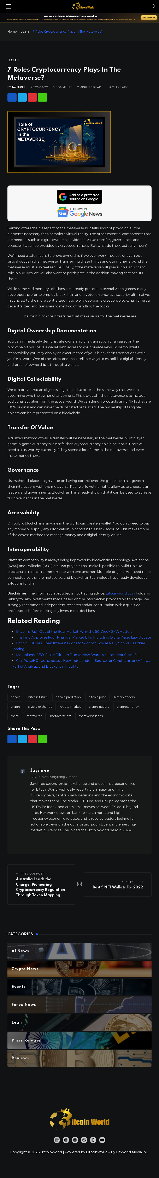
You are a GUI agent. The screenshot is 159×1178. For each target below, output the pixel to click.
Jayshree (19, 87)
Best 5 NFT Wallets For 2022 (118, 887)
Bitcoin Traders (124, 697)
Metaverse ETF (60, 716)
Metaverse (34, 716)
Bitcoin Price (97, 697)
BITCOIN (15, 697)
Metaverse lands (91, 716)
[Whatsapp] (42, 97)
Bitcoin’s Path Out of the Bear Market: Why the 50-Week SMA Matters (74, 632)
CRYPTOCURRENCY (128, 707)
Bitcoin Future (38, 697)
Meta (15, 716)
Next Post (130, 881)
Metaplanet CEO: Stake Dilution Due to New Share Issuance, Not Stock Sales (79, 655)
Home (12, 31)
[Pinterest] (32, 97)
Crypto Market (70, 707)
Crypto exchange (40, 707)
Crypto (15, 707)
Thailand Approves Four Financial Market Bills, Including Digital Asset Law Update (83, 637)
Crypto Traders (99, 707)
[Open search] (154, 6)
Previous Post (32, 873)
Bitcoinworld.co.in (121, 593)
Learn (24, 31)
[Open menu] (8, 6)
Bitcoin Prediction (68, 697)
